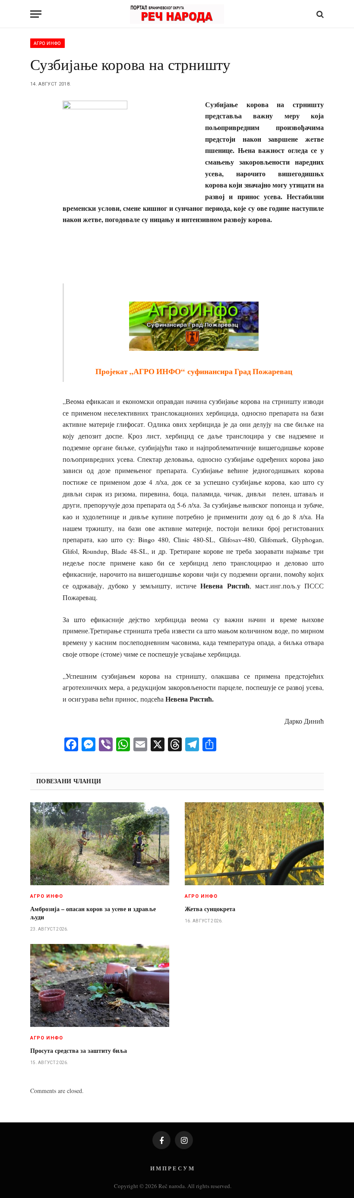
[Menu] (35, 14)
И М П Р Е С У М (172, 1168)
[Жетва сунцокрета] (254, 843)
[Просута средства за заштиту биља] (99, 985)
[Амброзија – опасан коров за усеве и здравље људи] (99, 843)
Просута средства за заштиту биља (78, 1050)
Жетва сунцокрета (210, 909)
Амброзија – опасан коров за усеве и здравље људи (93, 913)
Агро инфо (47, 43)
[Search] (319, 14)
